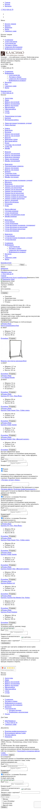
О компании (9, 40)
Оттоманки (8, 204)
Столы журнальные (11, 223)
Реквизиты (8, 737)
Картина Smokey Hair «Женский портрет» (15, 439)
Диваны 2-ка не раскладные (14, 186)
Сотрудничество (10, 43)
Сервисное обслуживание (13, 47)
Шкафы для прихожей (12, 161)
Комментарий (5, 465)
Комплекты (9, 130)
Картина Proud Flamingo (9, 612)
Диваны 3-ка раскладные (13, 191)
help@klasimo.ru (10, 721)
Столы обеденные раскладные (15, 229)
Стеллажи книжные (11, 211)
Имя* (2, 459)
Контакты (8, 6)
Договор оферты (10, 735)
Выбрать (4, 807)
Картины (8, 118)
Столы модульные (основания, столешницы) (20, 225)
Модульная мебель (11, 141)
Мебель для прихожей (12, 103)
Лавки (7, 100)
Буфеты (7, 128)
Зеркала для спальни (12, 168)
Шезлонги (8, 182)
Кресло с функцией (11, 200)
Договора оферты (7, 489)
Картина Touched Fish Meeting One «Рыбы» (15, 597)
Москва (5, 799)
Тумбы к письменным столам (15, 214)
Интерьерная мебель (12, 120)
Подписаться (24, 656)
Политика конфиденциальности (16, 731)
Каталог (7, 4)
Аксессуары (9, 98)
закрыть (11, 755)
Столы (7, 111)
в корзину (4, 293)
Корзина (7, 25)
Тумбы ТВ (8, 146)
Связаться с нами (10, 31)
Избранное (8, 27)
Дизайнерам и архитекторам (18, 712)
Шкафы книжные (11, 216)
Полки (7, 143)
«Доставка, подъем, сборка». (10, 480)
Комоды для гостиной (12, 136)
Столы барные (10, 221)
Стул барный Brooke (8, 377)
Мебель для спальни (12, 105)
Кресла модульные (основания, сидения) (18, 180)
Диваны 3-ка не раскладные (14, 189)
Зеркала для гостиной (12, 134)
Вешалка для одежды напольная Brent (13, 361)
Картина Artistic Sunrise (9, 425)
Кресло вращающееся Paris (10, 325)
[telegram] (6, 17)
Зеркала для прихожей (12, 153)
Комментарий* (6, 786)
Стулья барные (10, 236)
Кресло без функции (12, 202)
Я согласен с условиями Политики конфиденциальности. (13, 498)
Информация (9, 73)
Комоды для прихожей (12, 155)
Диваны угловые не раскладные (16, 197)
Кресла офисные (10, 209)
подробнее (4, 755)
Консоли (8, 137)
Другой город (7, 805)
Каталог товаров (10, 24)
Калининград (7, 803)
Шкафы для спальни (12, 177)
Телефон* (4, 461)
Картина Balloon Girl (8, 583)
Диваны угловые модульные (14, 195)
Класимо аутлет (6, 91)
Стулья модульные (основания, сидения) (18, 238)
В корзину (12, 338)
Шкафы (7, 148)
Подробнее (4, 338)
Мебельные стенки (11, 139)
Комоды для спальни (12, 170)
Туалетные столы (11, 173)
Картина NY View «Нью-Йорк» (11, 396)
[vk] (6, 14)
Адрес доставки (6, 485)
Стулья (7, 113)
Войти (7, 29)
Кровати (8, 171)
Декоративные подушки (13, 116)
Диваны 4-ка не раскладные (14, 193)
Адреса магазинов (11, 41)
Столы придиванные (12, 231)
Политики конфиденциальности (25, 489)
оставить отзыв (6, 320)
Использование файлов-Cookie (15, 733)
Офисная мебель (10, 109)
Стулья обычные (10, 239)
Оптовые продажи (15, 710)
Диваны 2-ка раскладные (13, 187)
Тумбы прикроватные (12, 175)
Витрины (8, 132)
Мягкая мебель (10, 107)
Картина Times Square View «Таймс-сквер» (15, 410)
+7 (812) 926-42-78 (7, 9)
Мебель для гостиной (12, 102)
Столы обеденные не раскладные (16, 227)
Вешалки (8, 152)
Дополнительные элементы (14, 166)
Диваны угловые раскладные (15, 198)
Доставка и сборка (11, 45)
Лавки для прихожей (12, 159)
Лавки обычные (10, 125)
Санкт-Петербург (9, 801)
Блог (6, 84)
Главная (7, 2)
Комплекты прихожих (12, 157)
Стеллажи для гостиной (13, 145)
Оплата (7, 714)
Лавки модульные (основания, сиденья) (18, 123)
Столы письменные (11, 213)
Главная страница (4, 276)
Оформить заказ (6, 272)
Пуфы (7, 206)
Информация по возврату (13, 49)
